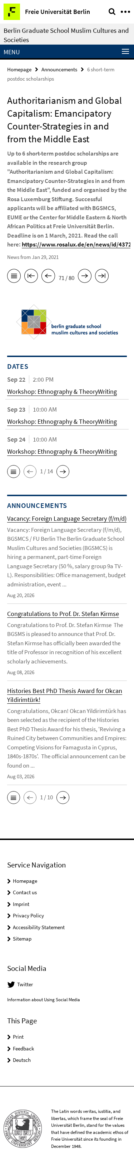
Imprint (21, 904)
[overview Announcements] (14, 277)
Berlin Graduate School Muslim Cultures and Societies (66, 35)
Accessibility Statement (39, 927)
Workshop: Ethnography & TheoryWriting (62, 391)
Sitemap (22, 938)
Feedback (23, 1048)
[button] (13, 471)
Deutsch (22, 1060)
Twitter (25, 984)
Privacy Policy (28, 915)
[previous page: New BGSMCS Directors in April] (48, 277)
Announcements (59, 69)
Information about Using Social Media (43, 1000)
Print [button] (18, 1036)
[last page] (102, 277)
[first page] (31, 277)
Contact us (25, 892)
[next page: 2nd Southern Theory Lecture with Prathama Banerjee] (84, 277)
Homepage (19, 69)
